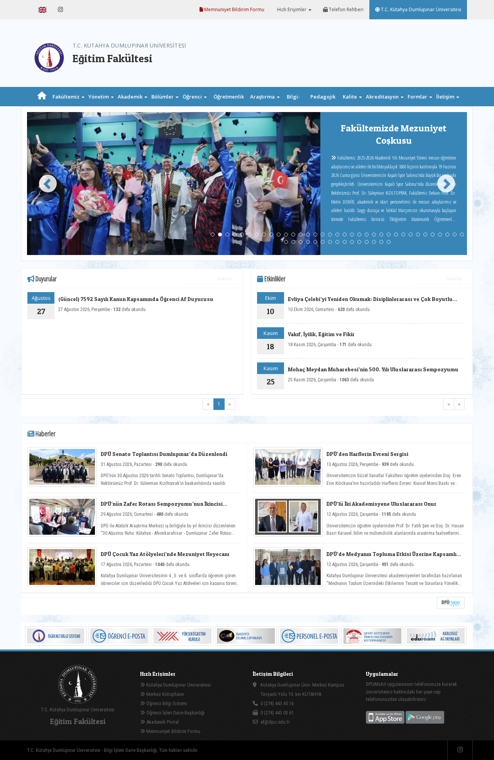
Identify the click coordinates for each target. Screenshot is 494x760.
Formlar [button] (418, 96)
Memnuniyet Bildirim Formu (233, 9)
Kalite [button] (350, 96)
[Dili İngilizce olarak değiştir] (42, 9)
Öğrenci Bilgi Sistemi (166, 703)
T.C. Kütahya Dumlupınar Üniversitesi (420, 9)
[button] (44, 183)
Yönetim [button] (99, 96)
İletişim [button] (445, 96)
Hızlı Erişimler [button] (292, 9)
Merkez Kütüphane (164, 694)
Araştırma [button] (263, 96)
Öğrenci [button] (193, 96)
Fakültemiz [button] (66, 96)
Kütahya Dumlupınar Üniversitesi (178, 685)
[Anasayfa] (42, 96)
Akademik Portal (162, 722)
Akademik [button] (131, 96)
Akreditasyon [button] (383, 96)
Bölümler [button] (163, 96)
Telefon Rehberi (346, 9)
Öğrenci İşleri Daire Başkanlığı (175, 713)
